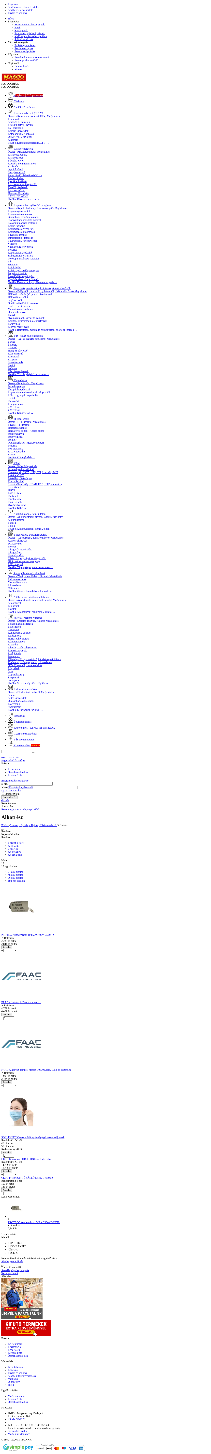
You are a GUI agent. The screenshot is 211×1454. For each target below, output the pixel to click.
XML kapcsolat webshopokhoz (31, 36)
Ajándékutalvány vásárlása (22, 1375)
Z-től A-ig (13, 848)
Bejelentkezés (8, 780)
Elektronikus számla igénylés (30, 24)
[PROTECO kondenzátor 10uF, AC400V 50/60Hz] (16, 1216)
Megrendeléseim (16, 1396)
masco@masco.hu (17, 1431)
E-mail (4, 783)
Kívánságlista (15, 775)
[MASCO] (13, 80)
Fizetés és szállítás (17, 13)
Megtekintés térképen (19, 1434)
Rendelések (14, 769)
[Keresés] (33, 752)
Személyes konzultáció (26, 60)
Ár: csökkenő (15, 854)
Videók (18, 69)
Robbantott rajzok (24, 48)
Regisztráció (22, 780)
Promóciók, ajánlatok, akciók (30, 33)
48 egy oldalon (15, 874)
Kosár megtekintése (11, 809)
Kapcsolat (13, 4)
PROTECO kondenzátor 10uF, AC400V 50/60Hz (34, 1222)
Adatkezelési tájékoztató (20, 10)
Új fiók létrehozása (11, 790)
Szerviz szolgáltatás (25, 51)
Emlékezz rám (12, 793)
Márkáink (13, 1378)
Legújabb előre (16, 842)
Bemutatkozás (22, 66)
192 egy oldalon (16, 880)
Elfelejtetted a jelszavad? (20, 787)
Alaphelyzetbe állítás (12, 1261)
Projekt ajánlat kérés (25, 45)
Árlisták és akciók (24, 39)
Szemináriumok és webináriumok (32, 57)
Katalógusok (21, 30)
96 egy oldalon (15, 877)
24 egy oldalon (15, 871)
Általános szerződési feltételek (23, 7)
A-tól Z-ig (13, 845)
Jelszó (4, 787)
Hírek (11, 18)
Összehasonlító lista (18, 772)
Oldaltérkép (14, 1381)
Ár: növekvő (14, 851)
